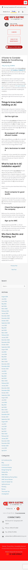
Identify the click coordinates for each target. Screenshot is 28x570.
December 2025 (6, 315)
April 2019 (4, 450)
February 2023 (5, 383)
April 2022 (4, 407)
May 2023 (4, 376)
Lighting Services (6, 484)
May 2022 (4, 404)
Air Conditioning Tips (7, 460)
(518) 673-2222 (16, 26)
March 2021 (4, 433)
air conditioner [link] (22, 68)
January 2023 (5, 385)
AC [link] (2, 75)
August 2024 (5, 349)
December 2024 (6, 340)
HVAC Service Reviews (7, 479)
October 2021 (5, 416)
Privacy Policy (10, 546)
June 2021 (4, 426)
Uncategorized (5, 493)
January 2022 (5, 412)
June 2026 (4, 301)
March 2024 (4, 361)
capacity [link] (4, 82)
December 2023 (6, 364)
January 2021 (5, 438)
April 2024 (4, 359)
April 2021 (4, 431)
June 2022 (4, 402)
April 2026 (4, 306)
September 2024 (6, 347)
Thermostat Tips (5, 491)
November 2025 (6, 318)
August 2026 (5, 296)
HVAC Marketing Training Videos (9, 477)
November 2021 (6, 414)
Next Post (14, 269)
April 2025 (4, 330)
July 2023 (4, 371)
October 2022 (5, 392)
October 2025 (5, 320)
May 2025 (4, 327)
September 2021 (6, 419)
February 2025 (5, 335)
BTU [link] (14, 124)
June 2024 (4, 354)
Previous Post (14, 265)
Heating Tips (5, 472)
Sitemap (4, 546)
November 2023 (6, 366)
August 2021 (5, 421)
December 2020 (6, 441)
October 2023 (5, 368)
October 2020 (5, 445)
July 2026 (4, 299)
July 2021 (4, 424)
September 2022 (6, 395)
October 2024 (5, 344)
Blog (3, 65)
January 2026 (5, 313)
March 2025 (4, 332)
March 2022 (4, 409)
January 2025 (5, 337)
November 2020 (6, 443)
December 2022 (6, 388)
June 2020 (4, 448)
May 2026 (4, 303)
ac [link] (2, 98)
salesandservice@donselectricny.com (15, 536)
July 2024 (4, 352)
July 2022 (4, 400)
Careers (14, 32)
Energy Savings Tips (6, 469)
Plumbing (4, 486)
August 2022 (5, 397)
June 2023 (4, 373)
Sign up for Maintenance (14, 40)
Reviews (4, 489)
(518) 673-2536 (12, 532)
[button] (25, 2)
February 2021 (5, 436)
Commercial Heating (7, 467)
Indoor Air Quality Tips (7, 481)
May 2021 (4, 429)
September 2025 (6, 323)
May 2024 (4, 356)
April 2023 (4, 378)
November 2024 (6, 342)
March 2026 (4, 308)
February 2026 (5, 311)
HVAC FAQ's (5, 474)
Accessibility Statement (20, 546)
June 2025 (4, 325)
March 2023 (4, 380)
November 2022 (6, 390)
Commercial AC (5, 465)
